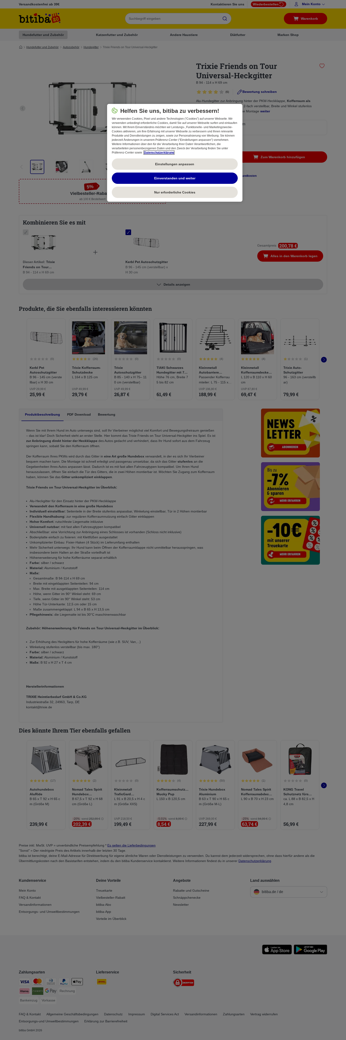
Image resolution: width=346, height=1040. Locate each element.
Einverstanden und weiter (174, 178)
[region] (174, 153)
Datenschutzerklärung (159, 152)
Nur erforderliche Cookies (174, 192)
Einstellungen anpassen (174, 164)
